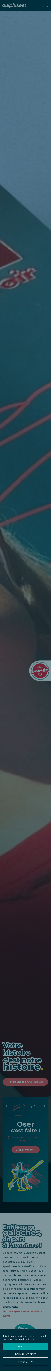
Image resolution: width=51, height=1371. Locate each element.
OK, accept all (25, 1346)
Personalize (25, 1362)
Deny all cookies (25, 1354)
